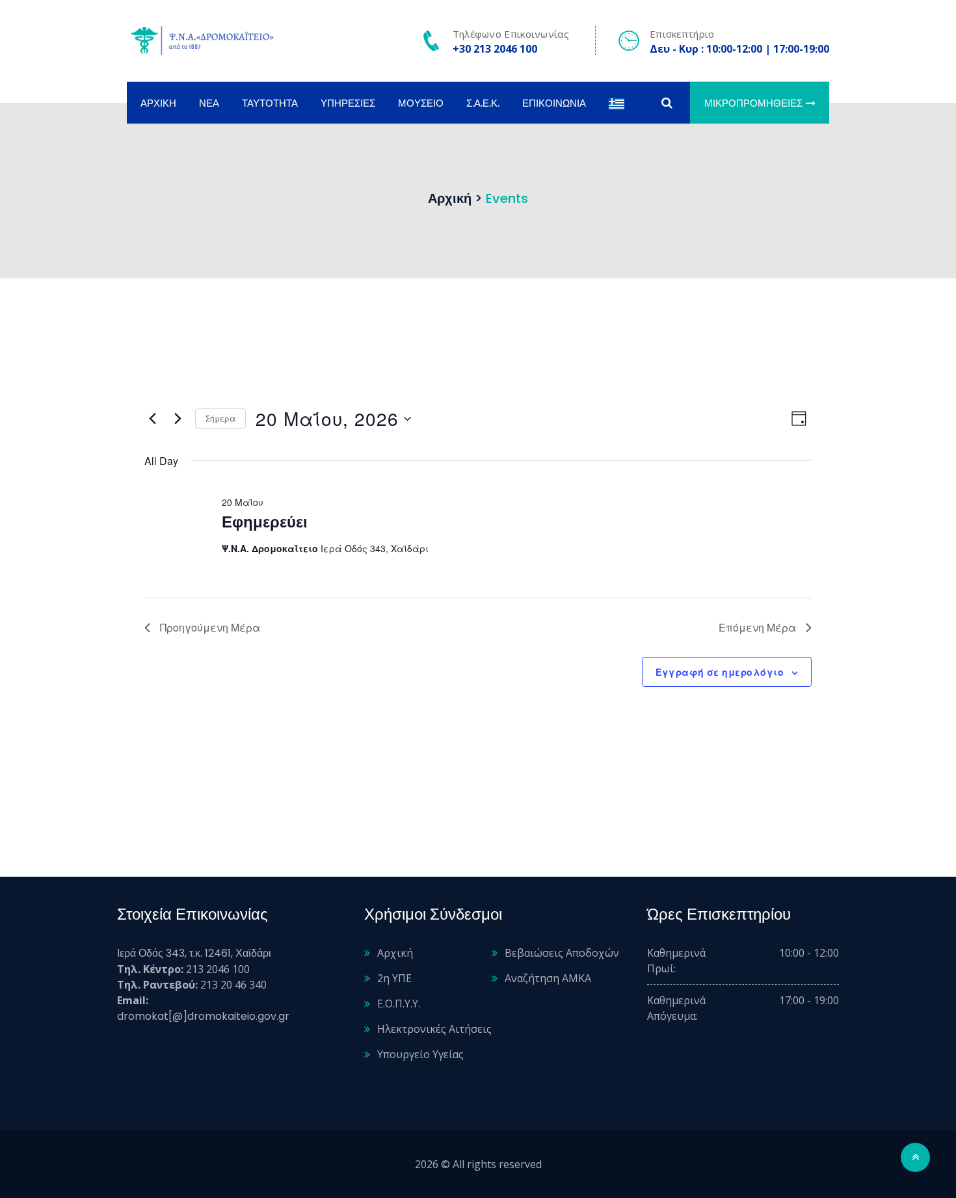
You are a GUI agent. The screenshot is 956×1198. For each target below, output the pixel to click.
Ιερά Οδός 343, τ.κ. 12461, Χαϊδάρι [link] (194, 953)
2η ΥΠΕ (394, 978)
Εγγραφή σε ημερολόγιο (720, 671)
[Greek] (616, 103)
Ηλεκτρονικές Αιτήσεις (434, 1029)
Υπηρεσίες (348, 103)
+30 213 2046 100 (495, 49)
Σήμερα (220, 417)
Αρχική (158, 103)
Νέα (209, 103)
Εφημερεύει (265, 522)
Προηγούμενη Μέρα (210, 627)
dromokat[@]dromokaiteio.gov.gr (203, 1016)
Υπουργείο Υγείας (420, 1054)
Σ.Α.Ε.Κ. (482, 103)
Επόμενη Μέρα (757, 627)
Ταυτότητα (270, 103)
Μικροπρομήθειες (753, 103)
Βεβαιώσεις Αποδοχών (562, 953)
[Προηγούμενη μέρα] (152, 419)
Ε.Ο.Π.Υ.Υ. (398, 1003)
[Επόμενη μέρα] (177, 419)
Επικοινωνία (554, 103)
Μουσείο (421, 103)
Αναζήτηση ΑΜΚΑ (548, 978)
